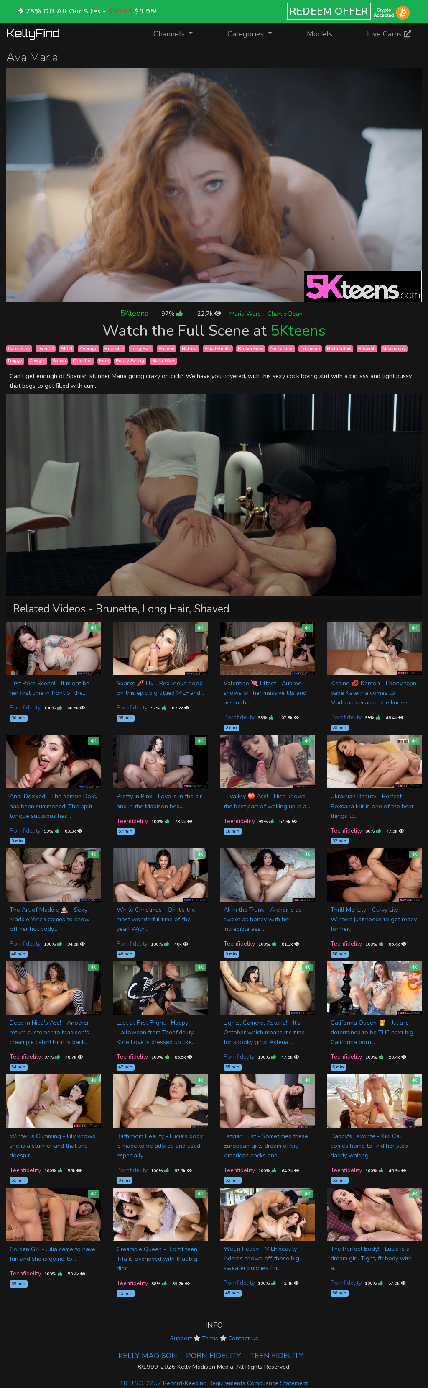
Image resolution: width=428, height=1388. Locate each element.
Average (88, 348)
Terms (210, 1338)
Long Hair (140, 348)
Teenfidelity (132, 821)
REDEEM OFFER (329, 11)
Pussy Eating (130, 361)
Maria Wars (245, 313)
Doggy (15, 361)
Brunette (114, 348)
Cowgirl (37, 361)
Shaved (166, 348)
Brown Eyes (250, 348)
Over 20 (45, 348)
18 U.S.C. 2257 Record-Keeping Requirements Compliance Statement (214, 1383)
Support (181, 1338)
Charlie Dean (285, 313)
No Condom (339, 348)
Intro (104, 361)
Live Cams (385, 34)
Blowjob (366, 348)
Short (67, 348)
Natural (190, 348)
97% (168, 313)
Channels (178, 33)
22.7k (205, 313)
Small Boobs (217, 348)
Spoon (59, 361)
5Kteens (134, 313)
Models (319, 34)
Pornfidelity (25, 707)
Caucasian (19, 348)
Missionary (394, 348)
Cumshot (82, 361)
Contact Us (243, 1338)
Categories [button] (246, 34)
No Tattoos (281, 348)
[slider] (195, 295)
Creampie (310, 348)
